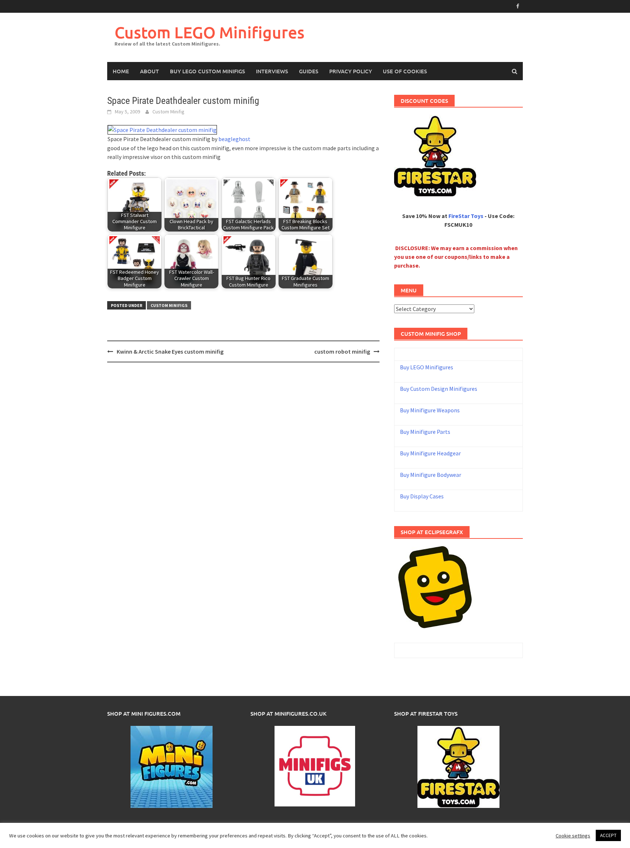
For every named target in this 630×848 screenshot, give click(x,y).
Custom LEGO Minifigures (209, 32)
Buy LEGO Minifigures (426, 367)
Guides (308, 71)
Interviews (272, 71)
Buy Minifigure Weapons (430, 410)
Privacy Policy (350, 71)
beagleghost (234, 139)
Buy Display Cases (422, 496)
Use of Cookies (405, 71)
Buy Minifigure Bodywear (430, 474)
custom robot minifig (342, 351)
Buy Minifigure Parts (425, 431)
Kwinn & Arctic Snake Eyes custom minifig (170, 351)
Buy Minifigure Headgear (430, 453)
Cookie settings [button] (573, 835)
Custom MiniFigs (169, 305)
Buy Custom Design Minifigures (438, 388)
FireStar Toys (465, 215)
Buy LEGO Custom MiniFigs (207, 71)
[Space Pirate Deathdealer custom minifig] (162, 129)
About (149, 71)
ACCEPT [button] (608, 835)
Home (121, 71)
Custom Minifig (168, 111)
